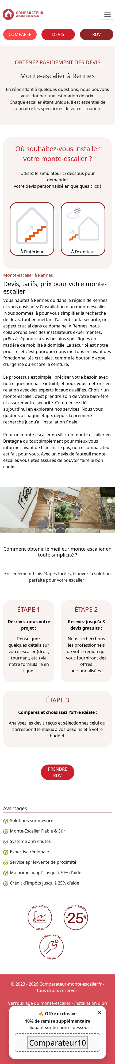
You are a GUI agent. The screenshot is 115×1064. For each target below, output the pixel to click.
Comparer (20, 34)
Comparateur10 (57, 1042)
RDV (96, 34)
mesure (45, 820)
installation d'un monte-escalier (73, 307)
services (71, 409)
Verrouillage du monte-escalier (39, 1003)
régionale (39, 852)
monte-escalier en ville (43, 435)
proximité (66, 862)
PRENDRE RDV (57, 772)
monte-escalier (18, 396)
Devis (58, 34)
